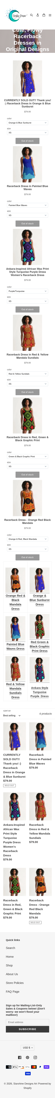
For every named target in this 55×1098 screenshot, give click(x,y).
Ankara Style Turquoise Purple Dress (40, 692)
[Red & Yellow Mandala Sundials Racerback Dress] (15, 680)
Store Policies (15, 982)
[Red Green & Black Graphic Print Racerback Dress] (40, 638)
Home (10, 956)
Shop (9, 965)
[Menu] (50, 14)
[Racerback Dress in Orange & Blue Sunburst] (40, 591)
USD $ (26, 1047)
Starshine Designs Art (25, 1083)
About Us (12, 974)
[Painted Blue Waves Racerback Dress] (15, 640)
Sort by (7, 711)
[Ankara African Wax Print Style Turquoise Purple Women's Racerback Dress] (40, 681)
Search (10, 948)
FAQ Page (12, 991)
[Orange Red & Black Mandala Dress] (15, 591)
